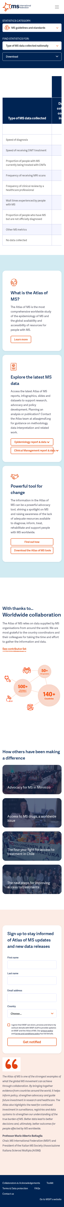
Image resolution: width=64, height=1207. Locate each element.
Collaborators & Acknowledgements (21, 1183)
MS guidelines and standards (28, 28)
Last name (12, 973)
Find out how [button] (32, 542)
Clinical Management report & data (33, 450)
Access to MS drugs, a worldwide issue (31, 818)
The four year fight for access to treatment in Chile (30, 851)
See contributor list (14, 649)
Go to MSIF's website (51, 1199)
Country (11, 1006)
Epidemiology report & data (30, 442)
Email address (14, 990)
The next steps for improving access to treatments (28, 884)
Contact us (8, 1193)
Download (12, 56)
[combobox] (32, 1013)
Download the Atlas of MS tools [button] (32, 550)
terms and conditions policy (27, 1033)
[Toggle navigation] (57, 7)
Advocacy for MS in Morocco (29, 787)
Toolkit (50, 1183)
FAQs (37, 1188)
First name (13, 957)
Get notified (32, 1042)
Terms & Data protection (15, 1188)
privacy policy (47, 1030)
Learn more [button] (21, 339)
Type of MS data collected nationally (27, 45)
